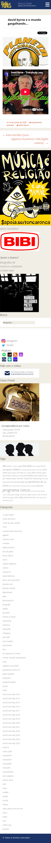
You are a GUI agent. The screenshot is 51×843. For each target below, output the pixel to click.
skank (38, 495)
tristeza (5, 804)
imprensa (6, 625)
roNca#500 (7, 759)
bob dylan (27, 465)
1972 (5, 527)
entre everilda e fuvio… (17, 135)
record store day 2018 (11, 714)
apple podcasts (9, 547)
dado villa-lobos (37, 470)
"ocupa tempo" (8, 515)
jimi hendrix (29, 475)
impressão (7, 629)
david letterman (9, 576)
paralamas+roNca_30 (11, 670)
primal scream (30, 486)
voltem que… (7, 825)
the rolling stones (22, 497)
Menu (47, 5)
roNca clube (7, 751)
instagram (7, 633)
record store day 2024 (11, 739)
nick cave (45, 478)
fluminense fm (8, 600)
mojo (5, 661)
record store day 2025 (11, 743)
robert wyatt (10, 495)
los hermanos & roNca (11, 653)
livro (4, 649)
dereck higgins (12, 473)
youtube (10, 125)
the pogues (11, 498)
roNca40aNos (8, 772)
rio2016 (6, 747)
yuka (11, 500)
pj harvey (23, 486)
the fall (5, 497)
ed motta (20, 473)
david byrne (23, 125)
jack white (20, 476)
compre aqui (7, 270)
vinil (4, 821)
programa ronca (16, 490)
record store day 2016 (11, 706)
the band (44, 495)
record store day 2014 (11, 698)
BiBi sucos (7, 466)
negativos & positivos (11, 666)
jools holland (8, 641)
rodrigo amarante (21, 495)
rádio (5, 690)
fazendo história (9, 588)
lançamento (36, 122)
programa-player (9, 682)
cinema (5, 568)
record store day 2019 (11, 719)
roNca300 (6, 768)
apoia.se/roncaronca (27, 5)
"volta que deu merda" (11, 523)
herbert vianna (11, 476)
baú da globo (8, 551)
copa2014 (7, 572)
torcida (5, 800)
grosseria (6, 612)
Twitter (9, 345)
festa (4, 596)
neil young (37, 478)
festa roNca (36, 472)
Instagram (11, 341)
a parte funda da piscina (12, 531)
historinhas (7, 621)
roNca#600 (7, 763)
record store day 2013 (11, 694)
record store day (35, 491)
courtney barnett (26, 470)
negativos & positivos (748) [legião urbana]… (29, 141)
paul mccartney (14, 486)
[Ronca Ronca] (6, 5)
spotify (5, 796)
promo (5, 686)
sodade (5, 792)
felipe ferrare (7, 592)
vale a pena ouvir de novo (13, 808)
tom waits (39, 497)
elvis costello (28, 473)
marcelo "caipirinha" (25, 478)
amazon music (8, 539)
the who (33, 497)
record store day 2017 (11, 710)
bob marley (36, 466)
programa (39, 485)
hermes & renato (9, 617)
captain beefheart (9, 563)
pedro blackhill (8, 674)
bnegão (20, 466)
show (5, 788)
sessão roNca (8, 780)
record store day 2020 (11, 723)
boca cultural (8, 555)
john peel (37, 475)
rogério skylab (31, 495)
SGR (4, 784)
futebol (5, 608)
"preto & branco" (9, 519)
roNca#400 (7, 755)
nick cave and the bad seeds (13, 482)
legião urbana (11, 478)
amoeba (6, 543)
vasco (5, 812)
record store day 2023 (11, 735)
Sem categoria (8, 776)
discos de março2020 (11, 580)
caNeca (16, 469)
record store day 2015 (11, 702)
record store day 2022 (11, 731)
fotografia (6, 604)
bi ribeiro (14, 466)
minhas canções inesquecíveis (14, 657)
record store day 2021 (11, 727)
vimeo (5, 816)
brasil (5, 559)
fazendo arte (7, 584)
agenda (5, 535)
